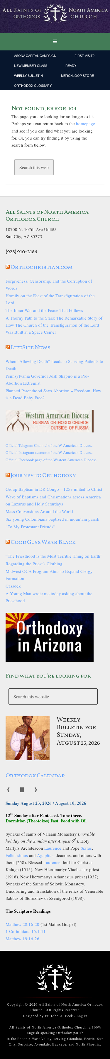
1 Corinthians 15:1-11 (26, 931)
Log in (82, 1015)
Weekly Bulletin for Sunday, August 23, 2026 (78, 731)
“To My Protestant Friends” (30, 527)
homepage (85, 123)
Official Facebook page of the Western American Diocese (51, 459)
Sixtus (86, 848)
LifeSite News (30, 348)
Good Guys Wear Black (43, 542)
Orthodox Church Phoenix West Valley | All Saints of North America (55, 16)
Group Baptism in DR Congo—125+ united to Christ (54, 489)
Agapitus (45, 855)
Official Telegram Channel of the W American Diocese (49, 445)
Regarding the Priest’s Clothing (34, 563)
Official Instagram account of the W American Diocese (49, 452)
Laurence (52, 848)
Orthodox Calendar (35, 776)
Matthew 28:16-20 (22, 924)
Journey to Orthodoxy (43, 475)
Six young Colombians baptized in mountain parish (52, 519)
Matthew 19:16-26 (22, 938)
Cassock (13, 586)
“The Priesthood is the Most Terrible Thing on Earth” (54, 556)
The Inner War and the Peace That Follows (44, 310)
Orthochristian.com (41, 267)
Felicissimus (17, 855)
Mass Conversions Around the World (39, 511)
